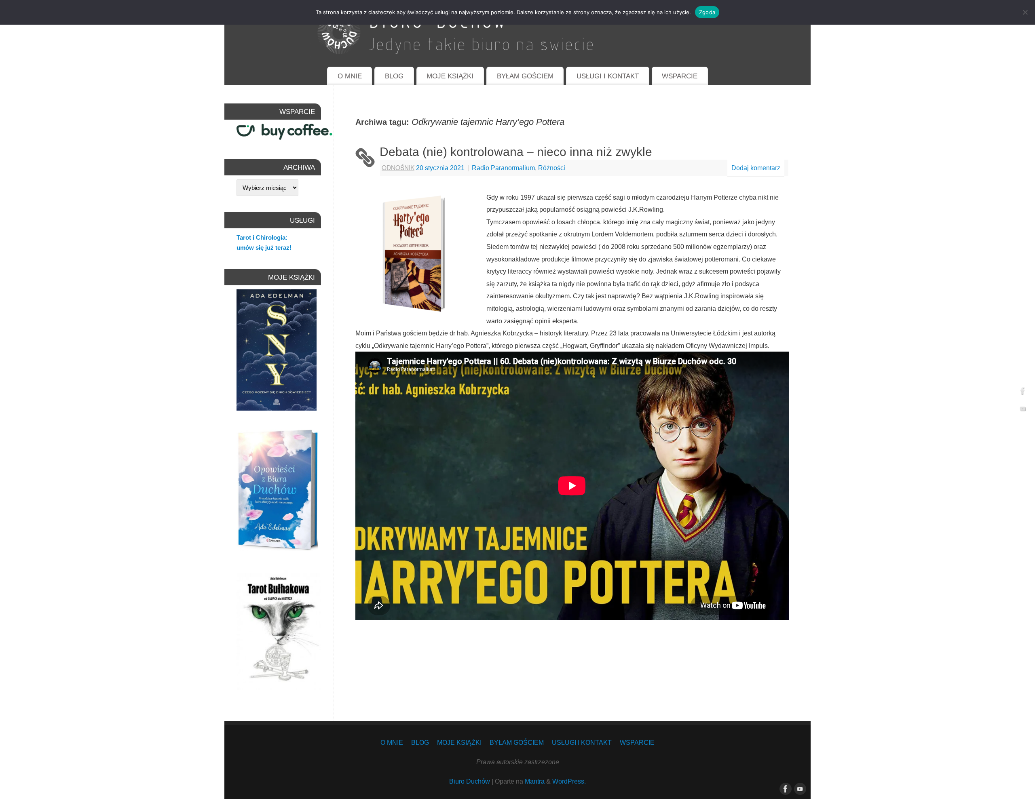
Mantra (535, 781)
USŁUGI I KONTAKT (608, 76)
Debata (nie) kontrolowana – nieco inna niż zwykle (516, 151)
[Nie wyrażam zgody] (1025, 12)
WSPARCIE (679, 76)
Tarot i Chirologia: (262, 237)
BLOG (394, 76)
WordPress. (569, 781)
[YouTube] (1023, 411)
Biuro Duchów (469, 781)
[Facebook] (1023, 392)
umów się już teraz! (264, 247)
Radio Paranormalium (503, 167)
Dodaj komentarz (755, 167)
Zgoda (707, 12)
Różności (551, 167)
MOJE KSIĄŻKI (450, 76)
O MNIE (350, 76)
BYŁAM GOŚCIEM (525, 76)
